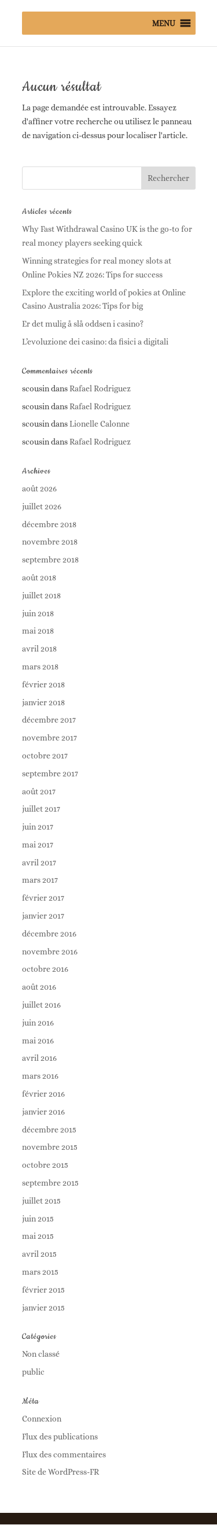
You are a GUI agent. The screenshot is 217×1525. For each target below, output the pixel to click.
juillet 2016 (41, 1004)
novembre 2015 (50, 1147)
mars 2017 (40, 879)
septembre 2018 (50, 559)
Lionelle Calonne (99, 423)
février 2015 (43, 1289)
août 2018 (39, 577)
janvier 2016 (43, 1111)
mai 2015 (38, 1236)
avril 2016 (39, 1058)
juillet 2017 (41, 808)
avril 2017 (39, 862)
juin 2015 (38, 1218)
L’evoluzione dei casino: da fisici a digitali (95, 341)
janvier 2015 (43, 1307)
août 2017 (39, 791)
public (33, 1371)
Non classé (41, 1354)
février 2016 (43, 1093)
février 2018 (43, 684)
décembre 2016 (49, 933)
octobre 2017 (45, 755)
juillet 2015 (41, 1200)
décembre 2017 (49, 719)
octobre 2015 (45, 1164)
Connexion (41, 1418)
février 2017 (43, 897)
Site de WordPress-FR (60, 1471)
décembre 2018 (49, 524)
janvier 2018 (43, 702)
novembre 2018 (50, 541)
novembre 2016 (50, 951)
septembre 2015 (50, 1182)
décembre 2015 (49, 1129)
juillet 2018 (41, 595)
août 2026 (39, 488)
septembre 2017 (50, 773)
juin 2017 (37, 826)
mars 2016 (40, 1075)
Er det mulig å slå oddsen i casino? (83, 323)
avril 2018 (39, 648)
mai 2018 (38, 630)
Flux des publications (60, 1436)
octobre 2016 (45, 969)
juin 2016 (38, 1022)
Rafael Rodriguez (100, 388)
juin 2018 (38, 613)
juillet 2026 (41, 506)
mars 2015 (40, 1271)
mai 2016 (38, 1040)
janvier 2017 (43, 915)
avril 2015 (39, 1254)
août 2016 (39, 986)
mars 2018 (40, 666)
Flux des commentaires (64, 1454)
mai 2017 (37, 844)
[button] (163, 23)
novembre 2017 (49, 737)
